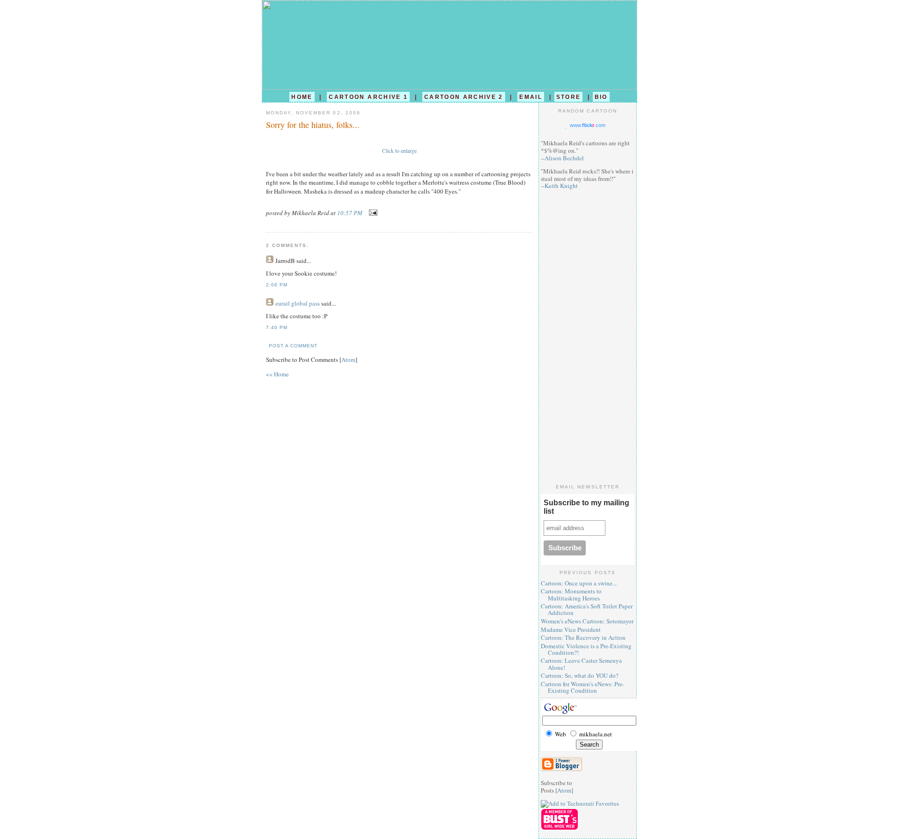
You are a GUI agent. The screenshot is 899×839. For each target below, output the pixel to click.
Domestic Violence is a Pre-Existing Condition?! (586, 649)
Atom (348, 359)
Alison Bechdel (564, 158)
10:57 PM (350, 213)
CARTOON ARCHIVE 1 (368, 97)
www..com (587, 125)
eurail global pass (297, 303)
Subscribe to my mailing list (586, 507)
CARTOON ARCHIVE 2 (463, 97)
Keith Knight (561, 185)
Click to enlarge (399, 150)
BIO (601, 97)
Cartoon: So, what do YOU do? (580, 675)
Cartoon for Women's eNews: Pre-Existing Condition (582, 687)
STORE (568, 97)
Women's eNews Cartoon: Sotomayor (587, 621)
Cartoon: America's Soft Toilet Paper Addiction (587, 609)
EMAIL (530, 97)
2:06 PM (276, 284)
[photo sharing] (399, 142)
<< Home (277, 374)
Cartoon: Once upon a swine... (579, 583)
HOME (301, 97)
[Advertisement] (587, 336)
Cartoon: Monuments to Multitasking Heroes (571, 594)
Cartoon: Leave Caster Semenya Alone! (581, 663)
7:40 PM (276, 327)
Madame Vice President (571, 629)
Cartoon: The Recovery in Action (583, 637)
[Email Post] (371, 213)
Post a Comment (293, 345)
